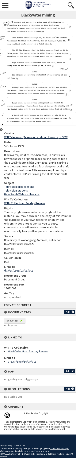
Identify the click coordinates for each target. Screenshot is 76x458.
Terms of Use (19, 445)
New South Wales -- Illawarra (21, 194)
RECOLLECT (5, 453)
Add (68, 311)
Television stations (16, 190)
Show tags (13, 320)
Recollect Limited (43, 453)
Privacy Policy (6, 445)
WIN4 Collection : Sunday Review (28, 351)
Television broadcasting (19, 187)
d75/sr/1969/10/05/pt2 (22, 361)
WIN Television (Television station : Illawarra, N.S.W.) (36, 137)
